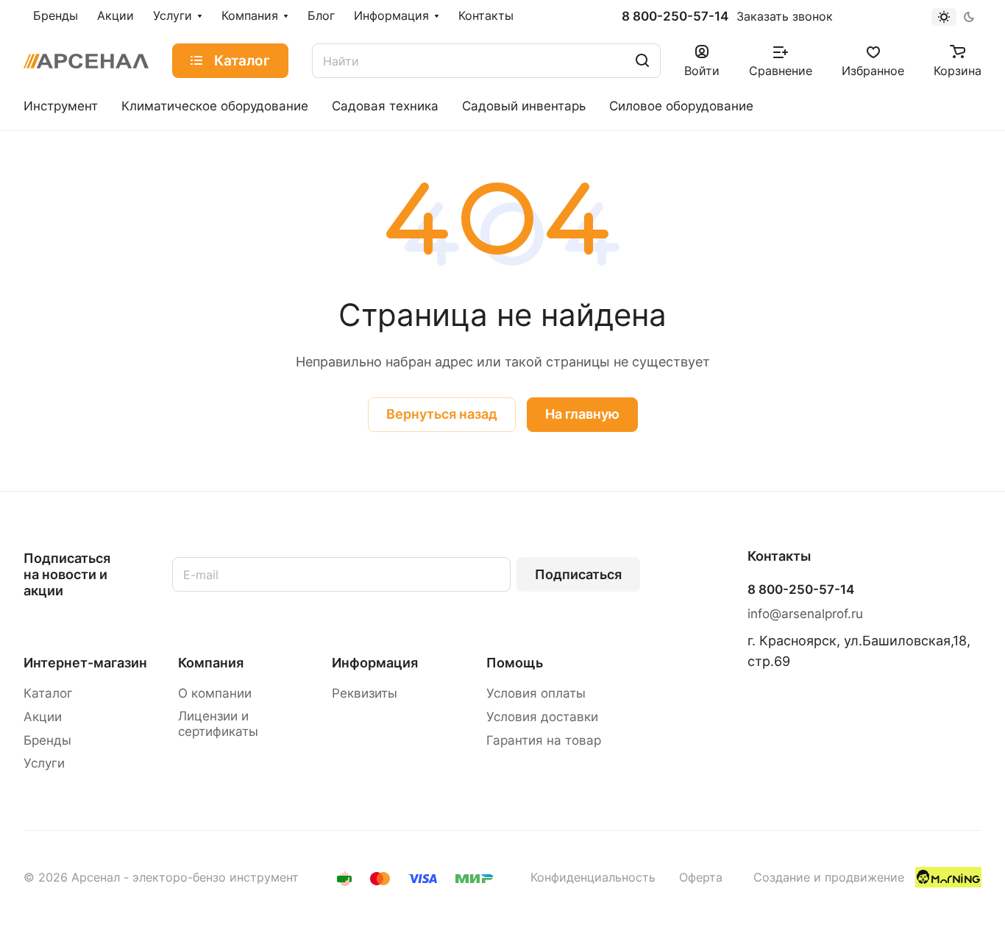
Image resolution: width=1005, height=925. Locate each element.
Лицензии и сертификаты (218, 724)
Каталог (48, 693)
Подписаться (578, 574)
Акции (43, 716)
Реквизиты (364, 693)
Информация (375, 662)
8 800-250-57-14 (675, 17)
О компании (215, 693)
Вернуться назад (441, 414)
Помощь (514, 662)
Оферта (700, 878)
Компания (211, 662)
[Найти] (642, 60)
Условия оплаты (536, 693)
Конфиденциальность (593, 878)
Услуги (44, 763)
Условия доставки (542, 716)
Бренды (47, 740)
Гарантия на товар (543, 740)
